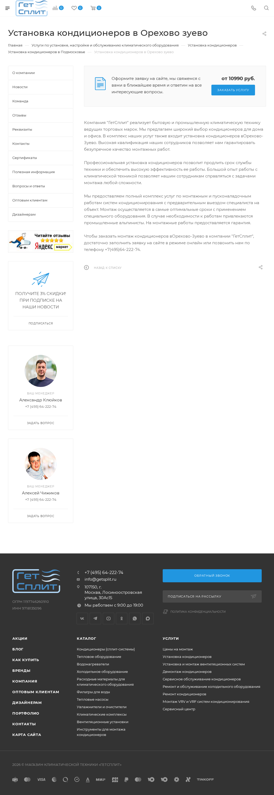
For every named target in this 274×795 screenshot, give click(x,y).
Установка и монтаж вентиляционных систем (204, 664)
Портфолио (25, 713)
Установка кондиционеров (187, 656)
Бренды (21, 670)
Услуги (171, 638)
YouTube (108, 618)
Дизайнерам (27, 702)
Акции (20, 638)
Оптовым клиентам (35, 692)
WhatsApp (134, 618)
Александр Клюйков (40, 399)
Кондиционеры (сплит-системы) (106, 649)
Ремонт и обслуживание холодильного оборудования (211, 686)
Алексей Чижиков (40, 492)
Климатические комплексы (102, 714)
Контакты (24, 724)
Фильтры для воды (93, 692)
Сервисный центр (179, 709)
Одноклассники (121, 618)
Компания (24, 681)
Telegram (95, 618)
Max (148, 618)
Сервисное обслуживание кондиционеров (202, 679)
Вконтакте (82, 618)
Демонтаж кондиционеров (187, 671)
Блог (18, 649)
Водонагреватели (93, 664)
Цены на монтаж (178, 649)
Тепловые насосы (92, 699)
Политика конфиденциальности (198, 612)
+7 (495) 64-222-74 (104, 573)
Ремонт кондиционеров (184, 694)
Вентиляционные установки (102, 722)
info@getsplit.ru (100, 579)
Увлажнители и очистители (102, 707)
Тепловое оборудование (99, 656)
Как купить (25, 660)
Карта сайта (26, 734)
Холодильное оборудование (102, 671)
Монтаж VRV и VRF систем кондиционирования (206, 701)
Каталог (86, 638)
